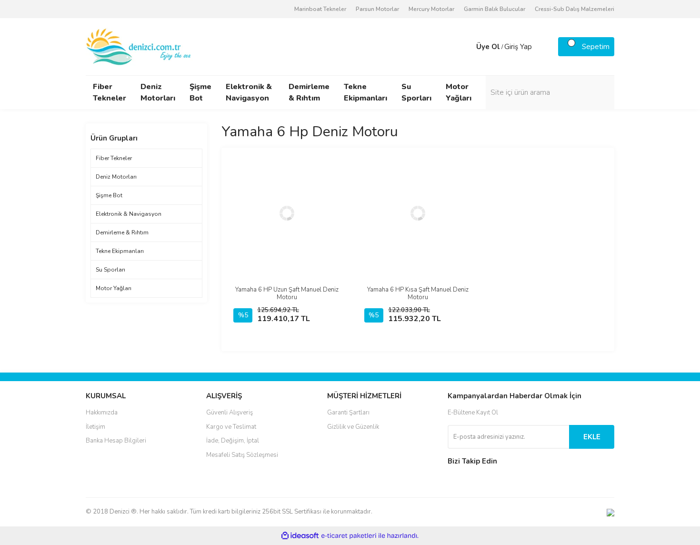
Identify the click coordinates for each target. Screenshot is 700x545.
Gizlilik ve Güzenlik (353, 427)
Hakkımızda (102, 412)
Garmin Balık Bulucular (494, 9)
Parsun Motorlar (377, 9)
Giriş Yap (518, 46)
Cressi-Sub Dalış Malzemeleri (574, 9)
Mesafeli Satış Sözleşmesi (242, 455)
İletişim (95, 427)
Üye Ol (488, 46)
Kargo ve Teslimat (231, 427)
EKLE (591, 437)
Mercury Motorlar (431, 9)
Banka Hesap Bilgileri (116, 440)
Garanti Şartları (348, 412)
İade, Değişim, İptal (232, 440)
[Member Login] (466, 47)
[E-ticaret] (349, 536)
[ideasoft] (300, 535)
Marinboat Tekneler (320, 9)
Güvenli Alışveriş (229, 412)
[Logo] (139, 46)
